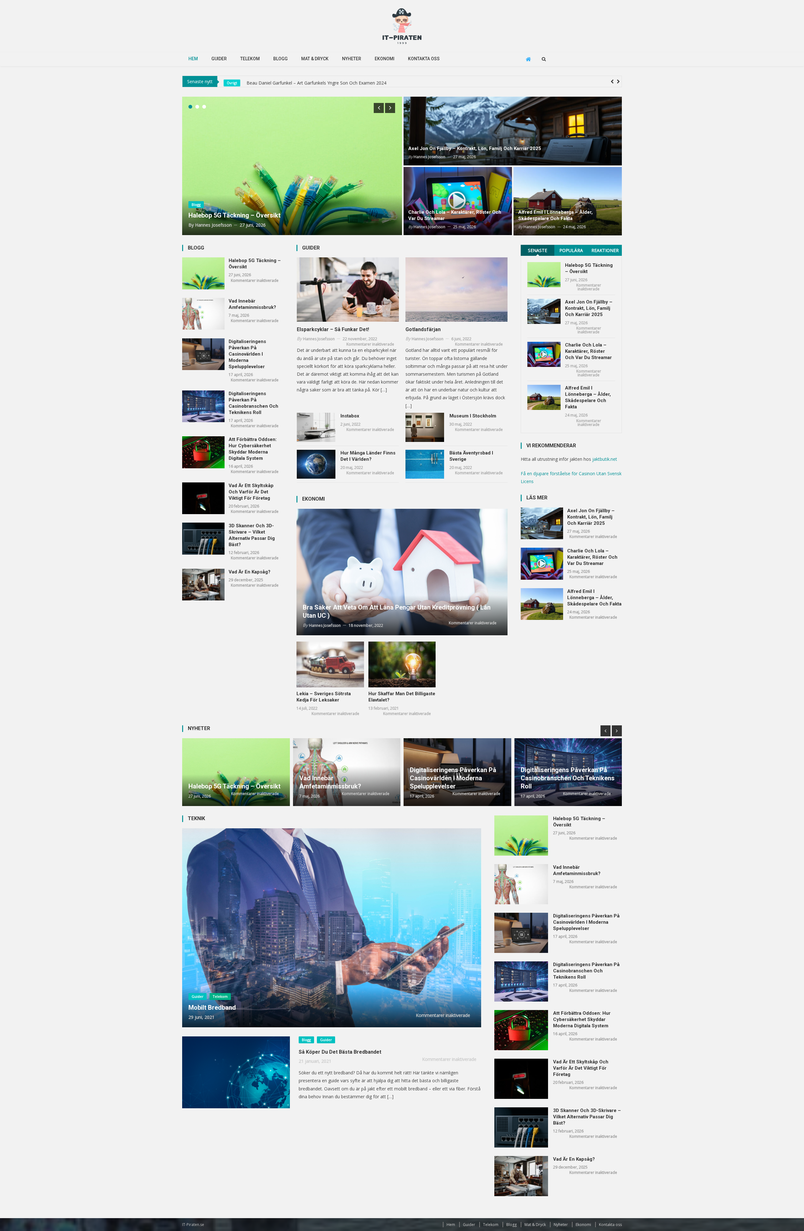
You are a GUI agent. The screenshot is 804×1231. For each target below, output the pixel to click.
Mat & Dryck (315, 58)
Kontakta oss (424, 58)
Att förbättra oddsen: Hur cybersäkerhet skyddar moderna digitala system (253, 449)
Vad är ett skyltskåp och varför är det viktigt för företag (251, 492)
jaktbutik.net (604, 459)
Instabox (349, 416)
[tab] (537, 250)
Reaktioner (605, 250)
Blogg (280, 58)
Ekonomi (384, 58)
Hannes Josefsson (213, 225)
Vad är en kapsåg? (249, 572)
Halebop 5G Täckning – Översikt (277, 81)
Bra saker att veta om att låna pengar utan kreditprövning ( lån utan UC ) (397, 611)
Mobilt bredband (212, 1007)
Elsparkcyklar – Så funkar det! (333, 329)
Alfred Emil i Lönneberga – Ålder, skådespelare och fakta (555, 215)
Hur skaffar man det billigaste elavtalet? (401, 697)
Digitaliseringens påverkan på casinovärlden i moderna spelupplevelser (247, 354)
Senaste (537, 250)
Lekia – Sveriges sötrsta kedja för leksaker (323, 697)
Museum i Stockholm (472, 416)
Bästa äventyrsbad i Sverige (471, 456)
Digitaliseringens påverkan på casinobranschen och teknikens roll (253, 403)
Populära (571, 250)
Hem (193, 58)
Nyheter (351, 58)
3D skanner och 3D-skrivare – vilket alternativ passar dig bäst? (252, 535)
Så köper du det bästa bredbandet (340, 1052)
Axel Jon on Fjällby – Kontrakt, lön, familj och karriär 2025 (474, 148)
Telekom (250, 58)
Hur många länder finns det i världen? (367, 456)
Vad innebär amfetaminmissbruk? (252, 304)
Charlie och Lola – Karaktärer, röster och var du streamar (454, 215)
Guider (219, 58)
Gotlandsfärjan (423, 329)
